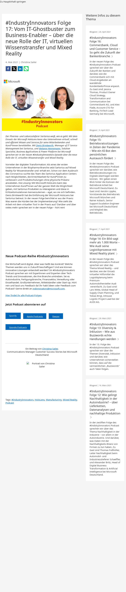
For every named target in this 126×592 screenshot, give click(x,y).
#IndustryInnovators (22, 399)
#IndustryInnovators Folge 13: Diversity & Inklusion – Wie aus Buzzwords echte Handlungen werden (103, 331)
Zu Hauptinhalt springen (13, 1)
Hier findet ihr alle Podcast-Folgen (23, 295)
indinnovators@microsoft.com (49, 288)
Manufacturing (54, 399)
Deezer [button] (56, 316)
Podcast (10, 402)
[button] (13, 316)
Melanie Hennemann (49, 148)
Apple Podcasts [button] (35, 316)
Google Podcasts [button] (18, 327)
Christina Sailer (50, 348)
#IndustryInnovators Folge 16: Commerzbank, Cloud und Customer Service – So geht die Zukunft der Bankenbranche (105, 47)
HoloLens (40, 399)
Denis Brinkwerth (44, 145)
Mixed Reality (70, 399)
